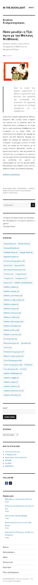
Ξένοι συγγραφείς (13, 364)
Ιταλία (7, 347)
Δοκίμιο (8, 282)
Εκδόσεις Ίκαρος (11, 291)
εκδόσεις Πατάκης (12, 395)
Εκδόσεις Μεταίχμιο (13, 321)
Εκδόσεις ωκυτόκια (12, 334)
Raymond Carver (11, 256)
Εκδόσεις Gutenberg (23, 282)
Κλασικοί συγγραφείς (14, 352)
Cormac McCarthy (11, 248)
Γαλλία (8, 274)
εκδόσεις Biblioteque (13, 373)
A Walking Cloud (10, 454)
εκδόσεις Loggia (11, 377)
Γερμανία (21, 274)
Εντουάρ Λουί (10, 339)
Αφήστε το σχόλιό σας (10, 193)
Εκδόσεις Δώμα (11, 304)
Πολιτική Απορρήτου (11, 572)
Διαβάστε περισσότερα (11, 174)
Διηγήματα (21, 278)
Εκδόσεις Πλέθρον (12, 326)
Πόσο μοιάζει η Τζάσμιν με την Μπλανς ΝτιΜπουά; (18, 35)
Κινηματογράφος (25, 190)
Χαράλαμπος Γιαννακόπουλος (16, 457)
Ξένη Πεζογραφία (13, 360)
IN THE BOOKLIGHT (14, 7)
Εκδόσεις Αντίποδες (13, 295)
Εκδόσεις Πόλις (11, 330)
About (5, 557)
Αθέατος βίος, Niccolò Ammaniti (16, 516)
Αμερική (19, 265)
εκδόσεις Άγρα (11, 382)
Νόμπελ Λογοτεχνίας (13, 356)
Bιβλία (6, 547)
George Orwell (26, 252)
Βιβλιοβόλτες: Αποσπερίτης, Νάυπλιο (18, 499)
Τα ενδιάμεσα (11, 369)
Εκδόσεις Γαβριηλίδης (14, 300)
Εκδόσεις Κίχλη (11, 308)
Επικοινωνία (8, 562)
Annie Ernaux (10, 243)
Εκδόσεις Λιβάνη (11, 317)
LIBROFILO (9, 466)
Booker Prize (24, 243)
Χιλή (23, 369)
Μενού (31, 8)
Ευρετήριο (7, 567)
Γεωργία (8, 278)
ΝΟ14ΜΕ (8, 460)
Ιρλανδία (26, 343)
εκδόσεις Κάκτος (11, 386)
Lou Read (8, 463)
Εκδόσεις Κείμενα (12, 313)
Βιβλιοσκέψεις (22, 188)
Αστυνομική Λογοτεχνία (14, 269)
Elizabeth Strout (11, 252)
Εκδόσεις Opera (11, 287)
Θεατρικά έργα (13, 190)
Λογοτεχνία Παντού (12, 452)
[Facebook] (6, 483)
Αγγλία (8, 265)
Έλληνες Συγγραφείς (14, 261)
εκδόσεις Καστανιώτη (14, 390)
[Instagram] (10, 483)
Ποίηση (28, 364)
